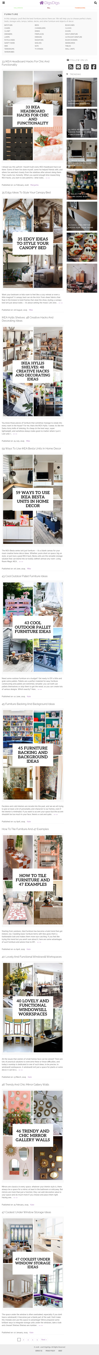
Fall (48, 8)
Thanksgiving (80, 8)
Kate (29, 696)
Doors (68, 31)
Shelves (38, 43)
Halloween (18, 8)
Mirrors (38, 37)
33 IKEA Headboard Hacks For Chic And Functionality (79, 132)
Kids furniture (71, 34)
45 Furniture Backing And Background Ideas (28, 704)
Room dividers (71, 40)
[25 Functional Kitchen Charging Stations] (82, 92)
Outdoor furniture (73, 37)
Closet (7, 31)
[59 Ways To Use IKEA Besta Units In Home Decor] (33, 543)
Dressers (8, 34)
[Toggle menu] (3, 3)
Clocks (68, 28)
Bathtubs (8, 25)
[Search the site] (95, 3)
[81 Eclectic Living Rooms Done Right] (82, 185)
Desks (37, 31)
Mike (31, 310)
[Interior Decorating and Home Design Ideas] (49, 4)
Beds (37, 25)
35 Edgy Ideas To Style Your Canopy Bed (26, 192)
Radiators (39, 40)
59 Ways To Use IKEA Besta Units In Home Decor (31, 448)
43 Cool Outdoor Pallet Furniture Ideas (25, 576)
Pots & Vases (9, 40)
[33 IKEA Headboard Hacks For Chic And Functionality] (33, 160)
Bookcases (69, 25)
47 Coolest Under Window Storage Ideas (26, 1212)
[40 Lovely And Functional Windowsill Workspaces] (33, 1052)
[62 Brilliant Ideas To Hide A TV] (82, 278)
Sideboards (70, 43)
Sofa (37, 46)
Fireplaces (39, 34)
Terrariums (9, 49)
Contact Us (38, 1351)
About (60, 1351)
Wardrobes (9, 52)
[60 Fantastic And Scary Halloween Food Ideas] (82, 247)
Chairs (7, 28)
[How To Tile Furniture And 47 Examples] (33, 924)
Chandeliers (40, 28)
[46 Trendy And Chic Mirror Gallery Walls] (33, 1179)
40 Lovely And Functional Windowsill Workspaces (32, 956)
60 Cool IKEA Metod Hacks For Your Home (80, 226)
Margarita (34, 185)
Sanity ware (9, 43)
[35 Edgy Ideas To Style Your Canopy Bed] (33, 287)
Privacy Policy (50, 1351)
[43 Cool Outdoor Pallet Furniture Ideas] (33, 671)
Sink (6, 46)
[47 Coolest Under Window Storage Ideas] (33, 1307)
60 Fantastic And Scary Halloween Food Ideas (82, 257)
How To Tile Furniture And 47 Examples (25, 829)
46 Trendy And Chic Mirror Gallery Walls (25, 1084)
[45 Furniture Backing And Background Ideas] (33, 799)
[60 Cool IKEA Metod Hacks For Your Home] (82, 216)
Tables (68, 46)
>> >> (48, 178)
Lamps (7, 37)
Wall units (70, 49)
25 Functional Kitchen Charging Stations (81, 102)
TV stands (39, 49)
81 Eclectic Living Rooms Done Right (78, 195)
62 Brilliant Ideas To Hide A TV (80, 288)
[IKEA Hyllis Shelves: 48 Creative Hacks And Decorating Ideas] (33, 416)
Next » (44, 1340)
